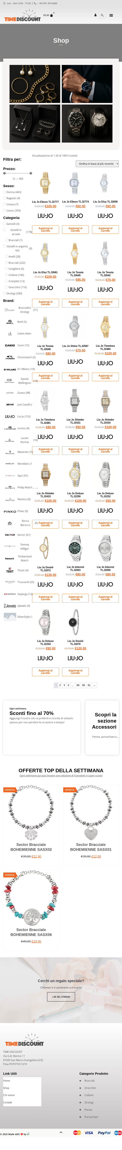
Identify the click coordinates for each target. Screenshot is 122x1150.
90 (83, 685)
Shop (6, 1088)
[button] (111, 15)
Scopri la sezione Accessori (104, 721)
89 (78, 685)
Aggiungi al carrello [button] (45, 229)
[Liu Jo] (45, 217)
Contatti (7, 1102)
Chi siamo (9, 1095)
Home (6, 1080)
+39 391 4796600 (61, 996)
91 (89, 685)
